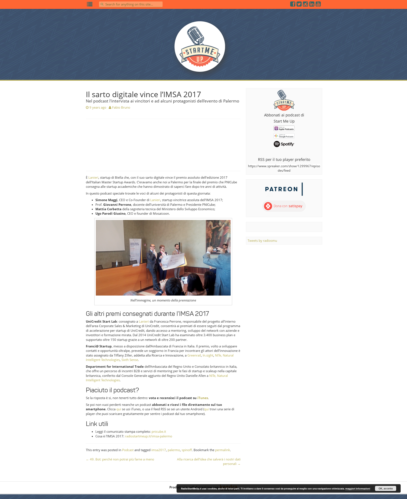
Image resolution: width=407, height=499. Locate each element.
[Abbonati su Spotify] (284, 144)
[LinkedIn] (312, 5)
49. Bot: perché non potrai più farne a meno (120, 459)
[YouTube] (318, 5)
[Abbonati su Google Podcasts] (284, 135)
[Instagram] (305, 5)
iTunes (202, 398)
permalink (222, 450)
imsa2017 (158, 450)
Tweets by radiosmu (262, 240)
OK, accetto (386, 488)
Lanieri (93, 177)
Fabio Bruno (121, 107)
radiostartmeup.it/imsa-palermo (148, 436)
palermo (174, 450)
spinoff (187, 450)
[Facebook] (293, 5)
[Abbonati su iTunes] (284, 128)
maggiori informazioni (357, 488)
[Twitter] (299, 5)
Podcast (128, 450)
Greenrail (194, 355)
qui (118, 409)
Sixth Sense (129, 360)
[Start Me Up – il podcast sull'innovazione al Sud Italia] (203, 49)
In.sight (208, 355)
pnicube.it (159, 431)
